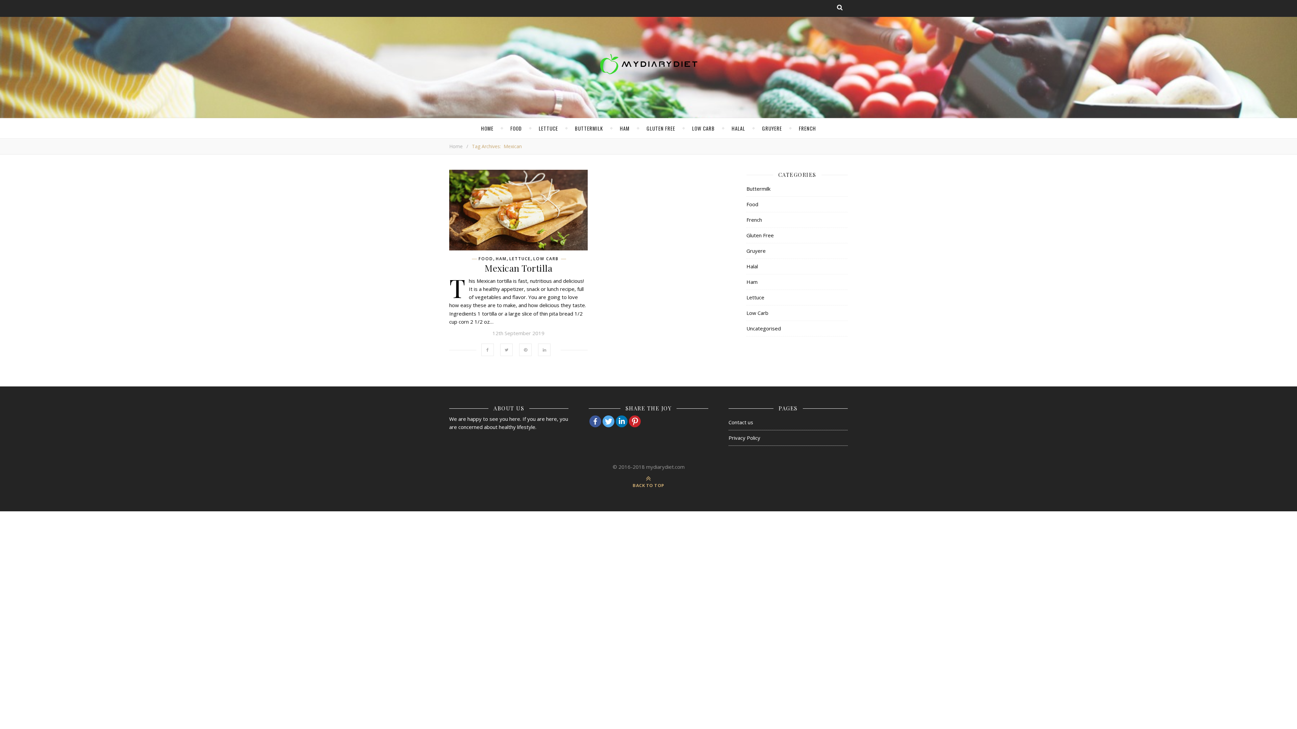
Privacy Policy (744, 437)
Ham (625, 128)
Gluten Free (660, 128)
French (807, 128)
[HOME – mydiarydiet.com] (648, 64)
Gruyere (772, 128)
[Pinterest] (635, 421)
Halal (738, 128)
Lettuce (548, 128)
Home (487, 128)
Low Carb (703, 128)
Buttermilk (589, 128)
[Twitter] (608, 421)
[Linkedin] (622, 421)
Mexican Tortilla (518, 268)
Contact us (741, 422)
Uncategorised (763, 328)
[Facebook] (595, 421)
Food (516, 128)
